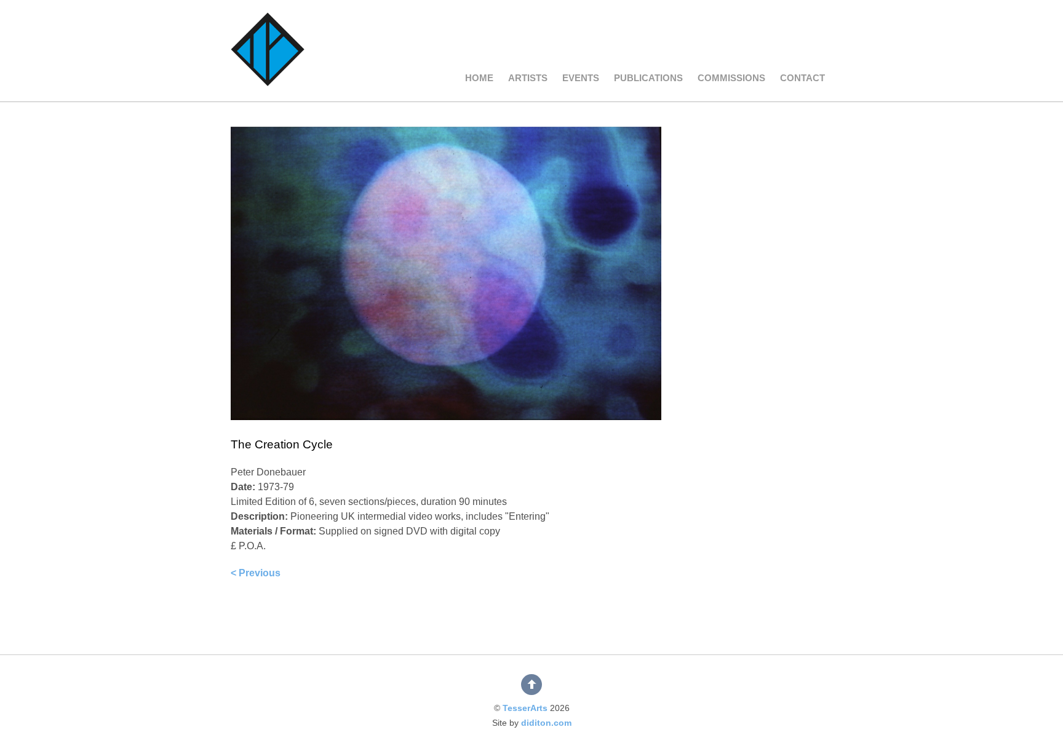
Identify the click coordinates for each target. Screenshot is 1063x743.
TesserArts (525, 708)
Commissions (731, 78)
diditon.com (546, 723)
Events (580, 78)
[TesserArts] (268, 67)
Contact (802, 78)
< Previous (256, 573)
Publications (648, 78)
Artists (527, 78)
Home (479, 78)
